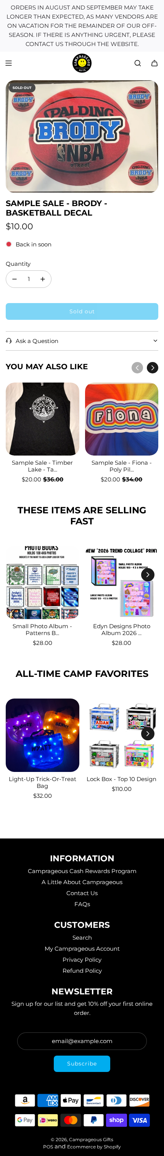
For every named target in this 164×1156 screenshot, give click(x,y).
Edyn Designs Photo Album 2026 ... (121, 629)
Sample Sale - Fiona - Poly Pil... (122, 466)
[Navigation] (8, 63)
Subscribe (82, 1063)
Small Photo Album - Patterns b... (42, 629)
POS (48, 1147)
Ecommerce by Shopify (94, 1147)
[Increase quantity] (42, 279)
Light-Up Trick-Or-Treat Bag (42, 782)
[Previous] (137, 367)
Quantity (18, 263)
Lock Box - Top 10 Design (121, 779)
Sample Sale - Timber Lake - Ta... (42, 466)
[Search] (137, 63)
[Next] (152, 367)
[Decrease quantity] (14, 279)
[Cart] (154, 63)
